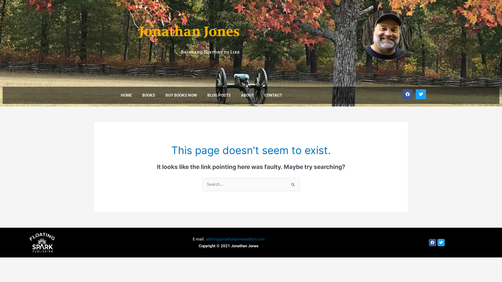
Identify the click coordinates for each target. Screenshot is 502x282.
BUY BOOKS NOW (181, 95)
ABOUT (247, 95)
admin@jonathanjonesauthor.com (235, 239)
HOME (126, 95)
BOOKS (148, 95)
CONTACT (273, 95)
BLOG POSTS (219, 95)
